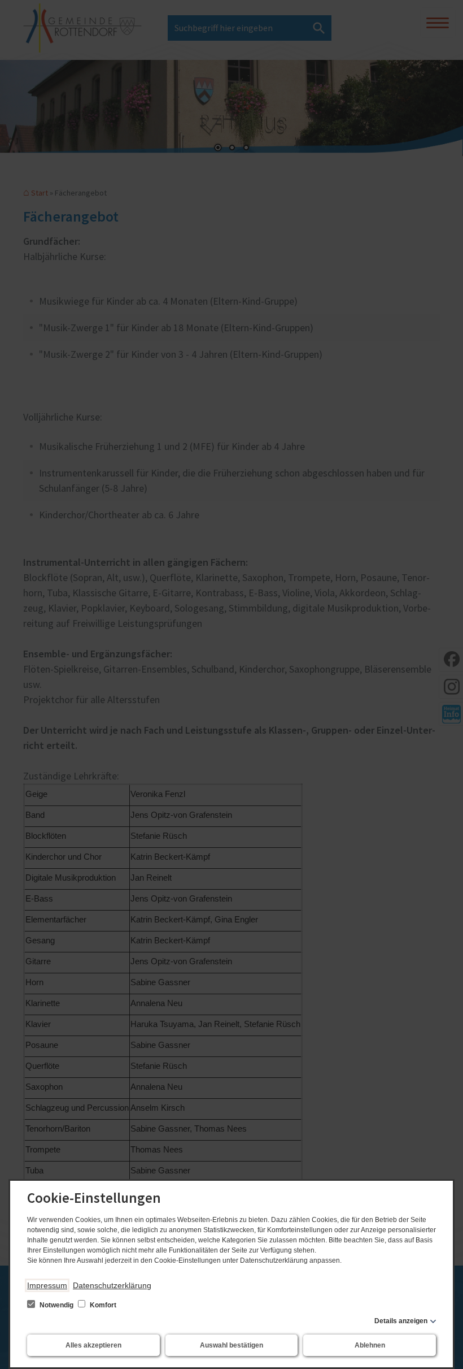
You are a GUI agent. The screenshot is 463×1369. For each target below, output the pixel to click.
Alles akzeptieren (93, 1345)
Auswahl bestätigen (231, 1345)
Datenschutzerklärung (112, 1285)
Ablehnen (370, 1345)
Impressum (47, 1285)
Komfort (102, 1305)
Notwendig (56, 1305)
